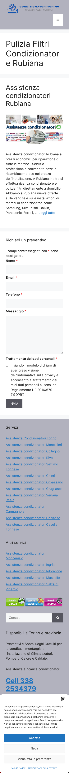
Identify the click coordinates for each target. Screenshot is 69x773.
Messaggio (16, 311)
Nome (12, 261)
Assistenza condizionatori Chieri (30, 476)
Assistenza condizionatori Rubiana (28, 95)
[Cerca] (57, 617)
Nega (34, 748)
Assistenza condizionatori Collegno (33, 451)
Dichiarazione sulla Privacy (42, 767)
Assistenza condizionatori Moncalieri (34, 445)
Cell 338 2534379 (21, 685)
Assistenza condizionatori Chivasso (33, 518)
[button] (63, 699)
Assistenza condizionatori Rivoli (30, 458)
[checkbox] (7, 365)
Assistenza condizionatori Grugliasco (34, 489)
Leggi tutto (47, 213)
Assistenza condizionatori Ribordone (34, 571)
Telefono (14, 294)
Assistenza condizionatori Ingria (30, 565)
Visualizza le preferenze (34, 759)
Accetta (34, 738)
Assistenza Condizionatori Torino (31, 438)
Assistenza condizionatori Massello (33, 578)
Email (11, 277)
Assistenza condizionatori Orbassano (34, 482)
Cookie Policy (18, 767)
